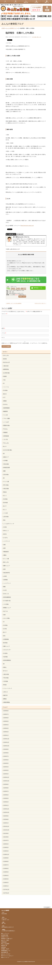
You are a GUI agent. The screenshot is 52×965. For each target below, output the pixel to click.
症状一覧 (5, 945)
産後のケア (6, 457)
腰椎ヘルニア (6, 565)
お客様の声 (5, 952)
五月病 (5, 527)
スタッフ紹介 (6, 940)
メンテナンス (6, 541)
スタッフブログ (6, 954)
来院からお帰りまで (7, 938)
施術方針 (5, 695)
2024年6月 (6, 759)
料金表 (4, 947)
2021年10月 (6, 830)
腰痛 (4, 471)
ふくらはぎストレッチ (8, 523)
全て (4, 397)
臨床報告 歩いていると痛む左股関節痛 (13, 303)
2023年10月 (6, 780)
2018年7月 (6, 865)
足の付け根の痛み (7, 450)
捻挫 (4, 614)
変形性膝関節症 (7, 597)
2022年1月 (6, 823)
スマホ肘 (5, 513)
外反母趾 (5, 656)
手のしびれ (6, 443)
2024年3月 (6, 770)
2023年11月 (6, 777)
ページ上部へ (47, 907)
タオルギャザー (7, 649)
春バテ (5, 506)
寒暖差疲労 (6, 551)
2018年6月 (6, 868)
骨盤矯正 (5, 432)
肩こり (5, 495)
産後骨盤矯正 (6, 408)
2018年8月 (6, 861)
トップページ (6, 933)
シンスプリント (7, 583)
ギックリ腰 (6, 481)
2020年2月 (6, 844)
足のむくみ (6, 593)
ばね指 (5, 576)
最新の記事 (21, 234)
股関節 (5, 401)
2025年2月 (6, 731)
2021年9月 (6, 833)
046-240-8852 (18, 288)
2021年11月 (6, 826)
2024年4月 (6, 766)
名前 (3, 328)
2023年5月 (6, 798)
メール (4, 333)
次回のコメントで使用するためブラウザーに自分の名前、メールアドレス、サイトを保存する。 (25, 343)
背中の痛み (6, 485)
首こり (5, 509)
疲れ (4, 635)
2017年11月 (6, 893)
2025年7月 (6, 714)
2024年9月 (6, 749)
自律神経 (5, 579)
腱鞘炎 (5, 698)
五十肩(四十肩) (6, 600)
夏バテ (5, 632)
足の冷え (5, 404)
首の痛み (35, 37)
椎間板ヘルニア (7, 607)
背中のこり (6, 530)
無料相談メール (38, 288)
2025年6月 (6, 717)
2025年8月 (6, 710)
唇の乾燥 (5, 502)
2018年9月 (6, 858)
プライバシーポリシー (8, 955)
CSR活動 (5, 681)
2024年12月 (6, 738)
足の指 (5, 628)
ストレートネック (7, 688)
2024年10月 (6, 745)
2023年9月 (6, 784)
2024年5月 (6, 763)
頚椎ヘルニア (6, 646)
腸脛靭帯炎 (6, 369)
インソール (6, 386)
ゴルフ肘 (5, 439)
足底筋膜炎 (6, 639)
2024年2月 (6, 773)
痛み (4, 520)
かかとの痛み (6, 618)
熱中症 (5, 534)
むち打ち (5, 537)
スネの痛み (6, 604)
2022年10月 (6, 812)
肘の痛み (5, 390)
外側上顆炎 (6, 464)
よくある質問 (6, 943)
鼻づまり (5, 670)
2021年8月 (6, 837)
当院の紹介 (6, 365)
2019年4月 (6, 851)
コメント (4, 313)
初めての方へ (6, 936)
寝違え (5, 667)
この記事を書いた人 (12, 234)
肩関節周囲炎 (6, 702)
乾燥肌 (5, 376)
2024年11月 (6, 742)
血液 (4, 548)
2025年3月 (6, 728)
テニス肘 (5, 415)
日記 (4, 379)
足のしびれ (6, 355)
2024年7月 (6, 756)
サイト (3, 337)
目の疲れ (5, 653)
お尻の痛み (6, 516)
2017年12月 (6, 889)
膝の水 (5, 394)
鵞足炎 (5, 492)
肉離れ (5, 555)
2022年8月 (6, 819)
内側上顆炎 (6, 488)
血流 (4, 569)
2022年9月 (6, 816)
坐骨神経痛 (6, 436)
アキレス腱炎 (6, 418)
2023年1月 (6, 805)
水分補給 (5, 460)
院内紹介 (5, 942)
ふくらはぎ (6, 422)
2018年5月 (6, 872)
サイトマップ (6, 957)
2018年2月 (6, 882)
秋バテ (5, 446)
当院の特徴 (6, 674)
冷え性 (5, 590)
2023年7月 (6, 791)
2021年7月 (6, 840)
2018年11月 (6, 854)
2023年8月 (6, 787)
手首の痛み (6, 677)
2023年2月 (6, 801)
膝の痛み (5, 642)
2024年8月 (6, 752)
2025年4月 (6, 724)
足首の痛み (6, 474)
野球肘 (5, 684)
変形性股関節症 (7, 660)
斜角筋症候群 (6, 467)
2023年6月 (6, 794)
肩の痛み (5, 499)
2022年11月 (6, 809)
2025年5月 (6, 721)
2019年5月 (6, 847)
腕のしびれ (39, 37)
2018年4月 (6, 875)
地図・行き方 (23, 296)
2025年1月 (6, 735)
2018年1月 (6, 886)
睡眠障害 (5, 411)
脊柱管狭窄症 (6, 572)
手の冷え (5, 429)
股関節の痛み (6, 425)
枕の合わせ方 (6, 362)
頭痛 (4, 544)
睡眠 (4, 586)
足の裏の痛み (6, 372)
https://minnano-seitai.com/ (27, 225)
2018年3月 (6, 879)
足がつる (5, 611)
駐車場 (5, 358)
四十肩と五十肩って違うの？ (40, 303)
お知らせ (5, 691)
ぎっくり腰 (6, 558)
